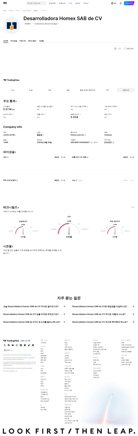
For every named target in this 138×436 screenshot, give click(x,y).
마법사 (95, 373)
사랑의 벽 (96, 345)
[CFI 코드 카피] (113, 142)
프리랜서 (96, 375)
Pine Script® (45, 401)
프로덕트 (52, 3)
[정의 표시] (11, 106)
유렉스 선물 (68, 371)
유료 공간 (96, 377)
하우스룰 (96, 351)
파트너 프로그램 (126, 362)
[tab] (57, 157)
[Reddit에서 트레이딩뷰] (33, 345)
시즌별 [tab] (41, 41)
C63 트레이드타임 (70, 401)
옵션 (42, 396)
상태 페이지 (68, 423)
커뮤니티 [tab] (22, 41)
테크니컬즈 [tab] (32, 41)
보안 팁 (67, 418)
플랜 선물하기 (69, 349)
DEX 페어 (44, 360)
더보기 (85, 3)
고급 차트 (124, 349)
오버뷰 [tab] (5, 41)
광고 (122, 358)
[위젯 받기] (119, 48)
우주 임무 (68, 381)
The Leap (68, 362)
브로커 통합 (125, 360)
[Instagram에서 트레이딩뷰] (16, 345)
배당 (42, 383)
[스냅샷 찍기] (115, 48)
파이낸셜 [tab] (14, 41)
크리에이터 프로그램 (99, 349)
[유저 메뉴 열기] (121, 3)
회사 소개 (68, 379)
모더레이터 (96, 354)
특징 (66, 342)
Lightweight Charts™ (128, 347)
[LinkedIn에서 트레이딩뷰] (20, 345)
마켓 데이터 (68, 347)
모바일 (43, 407)
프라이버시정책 (69, 412)
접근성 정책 (68, 416)
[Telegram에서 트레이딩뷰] (24, 345)
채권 (42, 353)
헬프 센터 (68, 386)
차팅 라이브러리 (126, 345)
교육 (94, 362)
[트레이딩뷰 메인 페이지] (5, 3)
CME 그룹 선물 (69, 368)
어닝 (42, 381)
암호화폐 (43, 355)
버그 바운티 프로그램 (71, 420)
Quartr (30, 368)
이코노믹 (43, 379)
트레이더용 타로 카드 (71, 399)
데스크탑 (43, 409)
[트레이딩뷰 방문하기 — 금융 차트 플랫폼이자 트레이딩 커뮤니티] (11, 80)
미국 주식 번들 (69, 373)
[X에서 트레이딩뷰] (4, 345)
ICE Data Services (26, 355)
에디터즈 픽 (97, 364)
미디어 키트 (68, 390)
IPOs (42, 386)
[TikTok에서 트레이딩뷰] (28, 345)
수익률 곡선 (44, 394)
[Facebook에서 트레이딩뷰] (8, 345)
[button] (57, 3)
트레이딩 (96, 360)
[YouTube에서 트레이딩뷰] (12, 345)
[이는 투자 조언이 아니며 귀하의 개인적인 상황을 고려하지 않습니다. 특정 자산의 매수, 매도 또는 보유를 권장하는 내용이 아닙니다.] (32, 211)
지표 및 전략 (97, 371)
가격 (66, 345)
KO (115, 3)
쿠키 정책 (68, 414)
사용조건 (67, 407)
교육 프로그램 (125, 364)
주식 (42, 349)
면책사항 (67, 409)
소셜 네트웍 (97, 342)
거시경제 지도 (45, 399)
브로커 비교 (68, 360)
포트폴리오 (44, 392)
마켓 (70, 3)
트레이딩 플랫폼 (126, 351)
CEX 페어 (44, 358)
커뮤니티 (62, 3)
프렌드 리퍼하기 (98, 347)
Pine (42, 362)
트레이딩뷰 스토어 (70, 396)
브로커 (77, 3)
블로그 (67, 383)
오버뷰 (67, 355)
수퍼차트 (43, 342)
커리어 (67, 388)
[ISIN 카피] (91, 142)
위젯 (122, 342)
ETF (42, 351)
